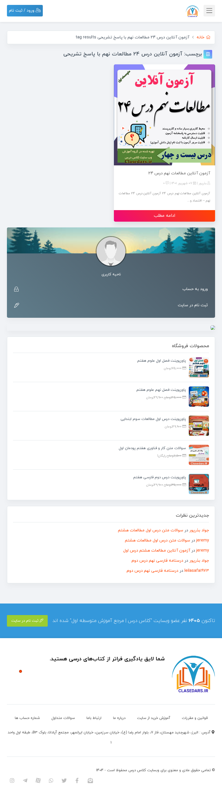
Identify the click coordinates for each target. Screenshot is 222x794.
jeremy (202, 540)
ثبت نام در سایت (193, 305)
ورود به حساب (195, 289)
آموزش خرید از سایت (153, 718)
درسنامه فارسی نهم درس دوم (157, 560)
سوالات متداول (63, 718)
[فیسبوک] (77, 780)
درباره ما (119, 718)
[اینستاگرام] (12, 780)
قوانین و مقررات (195, 718)
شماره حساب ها (27, 718)
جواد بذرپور (199, 530)
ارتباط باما (93, 718)
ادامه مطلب (164, 216)
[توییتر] (64, 780)
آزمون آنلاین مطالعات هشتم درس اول (156, 550)
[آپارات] (38, 780)
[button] (20, 671)
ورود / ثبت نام (22, 10)
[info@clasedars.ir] (90, 780)
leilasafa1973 (196, 570)
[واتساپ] (51, 780)
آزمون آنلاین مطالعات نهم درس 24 (179, 173)
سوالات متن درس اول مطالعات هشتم (150, 530)
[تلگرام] (25, 780)
